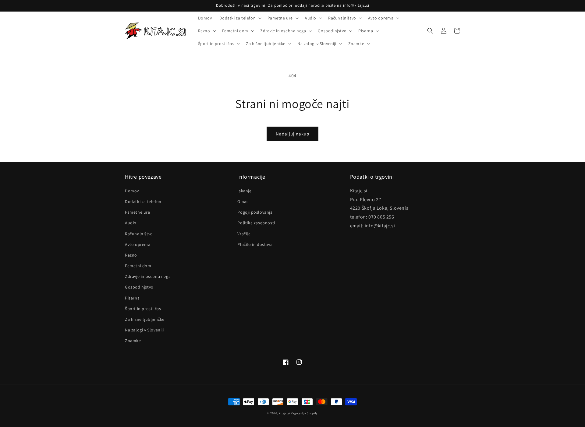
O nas (242, 201)
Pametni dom (138, 265)
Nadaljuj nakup (292, 134)
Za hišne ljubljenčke (145, 319)
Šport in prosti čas (143, 308)
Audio (130, 223)
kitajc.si (284, 413)
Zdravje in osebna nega (148, 276)
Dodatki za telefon (143, 201)
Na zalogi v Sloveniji (144, 330)
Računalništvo (139, 233)
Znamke (133, 340)
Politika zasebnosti (256, 223)
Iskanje (244, 191)
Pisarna (132, 298)
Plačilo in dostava (254, 244)
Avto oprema (138, 244)
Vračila (243, 233)
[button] (240, 18)
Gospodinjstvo (139, 287)
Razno (131, 255)
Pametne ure (137, 212)
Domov (132, 191)
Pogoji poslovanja (254, 212)
